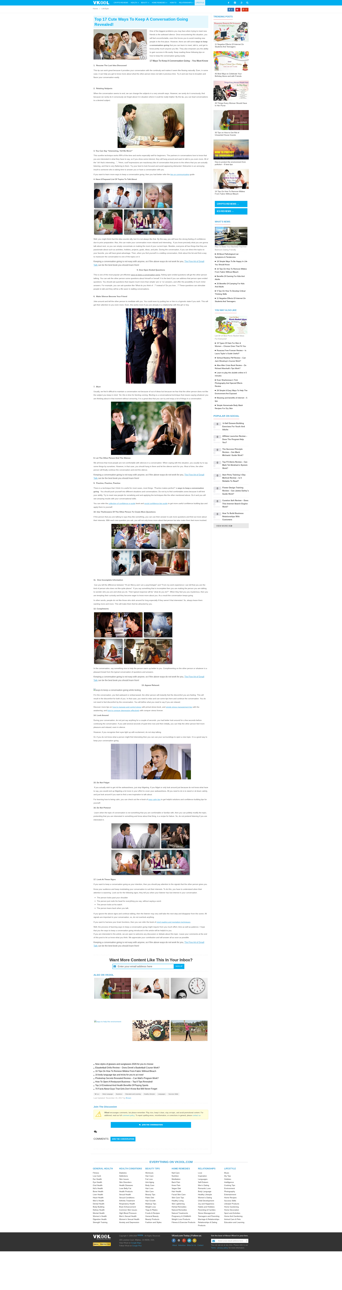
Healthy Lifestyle (149, 1094)
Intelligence (229, 1182)
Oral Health (97, 1185)
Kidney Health (99, 1210)
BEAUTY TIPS (152, 1168)
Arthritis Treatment (127, 1201)
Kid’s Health (98, 1188)
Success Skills (173, 1094)
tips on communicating (179, 174)
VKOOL (140, 1235)
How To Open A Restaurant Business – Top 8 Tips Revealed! (124, 1082)
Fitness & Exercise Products (183, 1222)
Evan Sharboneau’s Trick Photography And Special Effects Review (228, 383)
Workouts (149, 1173)
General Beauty (152, 1216)
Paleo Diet (149, 1198)
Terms (213, 1248)
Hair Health (176, 1191)
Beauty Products (152, 1219)
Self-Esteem (203, 1182)
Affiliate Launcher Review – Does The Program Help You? (234, 439)
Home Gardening (231, 1207)
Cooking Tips (229, 1185)
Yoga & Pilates (151, 1210)
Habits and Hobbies (206, 1207)
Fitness (96, 1173)
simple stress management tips (179, 707)
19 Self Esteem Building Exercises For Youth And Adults (233, 426)
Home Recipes (230, 1198)
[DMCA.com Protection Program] (102, 1244)
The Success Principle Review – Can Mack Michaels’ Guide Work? (232, 452)
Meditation (176, 1179)
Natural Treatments (180, 1213)
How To (173, 3)
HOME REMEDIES (181, 1168)
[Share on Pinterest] (237, 10)
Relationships (185, 3)
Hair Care (149, 1176)
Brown (128, 1098)
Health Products (126, 1191)
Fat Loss (149, 1179)
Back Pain (176, 1182)
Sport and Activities (232, 1213)
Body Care (149, 1185)
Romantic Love (204, 1188)
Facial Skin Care (179, 1194)
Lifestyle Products (231, 1204)
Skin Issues (124, 1179)
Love (200, 1173)
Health (133, 3)
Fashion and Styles (153, 1222)
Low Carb (97, 1176)
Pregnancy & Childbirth (181, 1216)
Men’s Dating (203, 1185)
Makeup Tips (150, 1204)
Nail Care (176, 1173)
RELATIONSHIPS (206, 1168)
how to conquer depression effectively (123, 710)
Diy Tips (227, 1176)
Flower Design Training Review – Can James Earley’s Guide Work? (235, 490)
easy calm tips (154, 799)
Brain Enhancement (127, 1207)
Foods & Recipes (152, 1213)
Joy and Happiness (206, 1204)
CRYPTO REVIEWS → (228, 204)
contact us (197, 1115)
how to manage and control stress (126, 707)
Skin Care (149, 1191)
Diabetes (123, 1173)
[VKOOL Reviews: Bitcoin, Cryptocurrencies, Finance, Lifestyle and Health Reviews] (102, 2)
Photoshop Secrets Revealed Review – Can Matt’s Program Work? (127, 1078)
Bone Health (98, 1191)
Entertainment (230, 1194)
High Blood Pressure (128, 1213)
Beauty (144, 3)
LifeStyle (200, 3)
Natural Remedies (179, 1210)
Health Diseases (126, 1185)
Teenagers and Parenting (208, 1216)
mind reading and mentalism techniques (173, 922)
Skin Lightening (178, 1204)
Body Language (108, 1094)
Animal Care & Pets (232, 1219)
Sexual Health (125, 1194)
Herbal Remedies (179, 1207)
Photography (229, 1191)
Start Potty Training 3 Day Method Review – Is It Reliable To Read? (234, 477)
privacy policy (222, 1248)
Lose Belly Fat (125, 1188)
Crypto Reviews (121, 3)
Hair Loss (149, 1188)
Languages (161, 1094)
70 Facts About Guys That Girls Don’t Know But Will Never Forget (126, 1089)
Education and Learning (133, 1094)
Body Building (98, 1207)
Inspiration (202, 1176)
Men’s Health (98, 1201)
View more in (223, 526)
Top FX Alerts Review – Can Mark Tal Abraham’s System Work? (234, 464)
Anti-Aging (149, 1182)
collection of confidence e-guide (122, 503)
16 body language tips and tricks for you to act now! (119, 1075)
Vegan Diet (176, 1188)
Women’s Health (100, 1216)
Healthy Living (178, 1201)
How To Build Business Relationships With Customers (233, 516)
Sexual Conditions (126, 1198)
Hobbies (227, 1179)
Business (119, 1094)
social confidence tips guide (156, 503)
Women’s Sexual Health (129, 1219)
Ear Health (97, 1179)
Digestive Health (100, 1219)
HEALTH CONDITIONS (130, 1168)
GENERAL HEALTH (103, 1168)
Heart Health (98, 1198)
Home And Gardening (233, 1216)
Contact (200, 1245)
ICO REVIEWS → (225, 211)
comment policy (128, 1115)
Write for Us (191, 1245)
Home (95, 8)
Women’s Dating (205, 1198)
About (174, 1245)
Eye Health (97, 1182)
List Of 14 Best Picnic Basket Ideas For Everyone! (229, 337)
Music (226, 1173)
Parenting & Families (206, 1210)
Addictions (123, 1176)
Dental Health (98, 1204)
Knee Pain (176, 1185)
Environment (229, 1188)
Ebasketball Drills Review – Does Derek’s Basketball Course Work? (127, 1068)
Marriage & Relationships (208, 1219)
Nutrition (175, 1176)
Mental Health (99, 1213)
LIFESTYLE (230, 1168)
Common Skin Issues (128, 1210)
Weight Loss (150, 1207)
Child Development (206, 1201)
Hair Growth (150, 1201)
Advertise (182, 1245)
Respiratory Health (127, 1204)
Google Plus (137, 1246)
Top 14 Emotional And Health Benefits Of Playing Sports (121, 1085)
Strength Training (100, 1222)
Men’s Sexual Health (128, 1216)
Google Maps (136, 1243)
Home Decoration (231, 1210)
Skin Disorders (125, 1182)
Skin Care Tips (178, 1198)
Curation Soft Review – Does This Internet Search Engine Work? (235, 503)
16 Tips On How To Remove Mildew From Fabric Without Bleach (125, 1071)
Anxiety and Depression (129, 1222)
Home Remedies (158, 3)
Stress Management (206, 1213)
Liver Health (98, 1194)
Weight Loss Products (181, 1219)
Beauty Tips (150, 1194)
